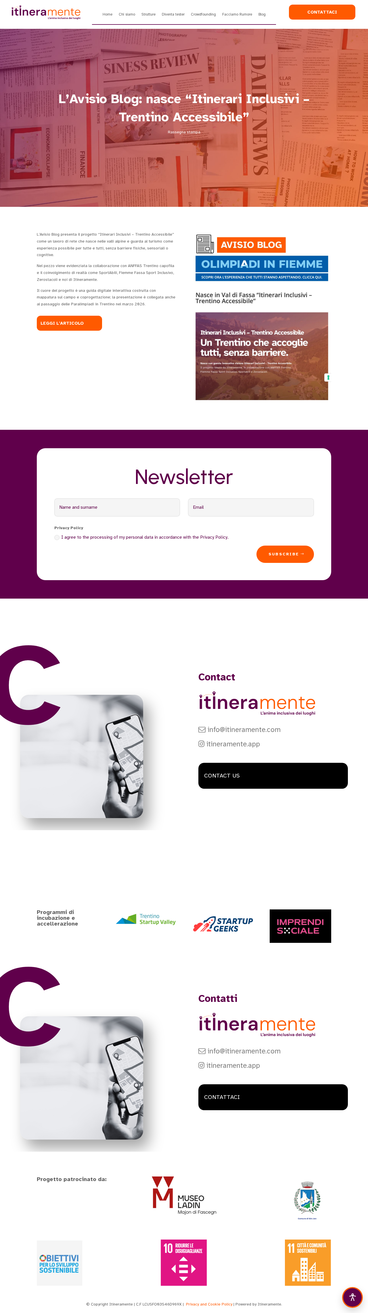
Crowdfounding (203, 14)
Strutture (148, 14)
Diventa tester (173, 14)
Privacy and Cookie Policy (209, 1304)
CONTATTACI (222, 1097)
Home (107, 14)
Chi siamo (127, 14)
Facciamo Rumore (237, 14)
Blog (262, 14)
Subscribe (284, 554)
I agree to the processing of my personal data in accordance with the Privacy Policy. (145, 537)
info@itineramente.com (243, 729)
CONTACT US (222, 775)
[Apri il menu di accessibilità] (352, 1297)
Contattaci (322, 12)
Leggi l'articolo (62, 323)
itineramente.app (232, 744)
